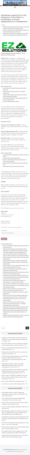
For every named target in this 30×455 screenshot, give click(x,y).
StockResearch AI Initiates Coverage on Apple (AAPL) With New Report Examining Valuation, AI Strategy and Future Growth (15, 262)
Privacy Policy (20, 451)
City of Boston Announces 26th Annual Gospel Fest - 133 (15, 384)
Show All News (4, 227)
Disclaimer (11, 227)
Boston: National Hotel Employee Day (11, 158)
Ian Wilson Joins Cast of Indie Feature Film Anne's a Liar (15, 275)
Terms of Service (22, 449)
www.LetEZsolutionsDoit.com (17, 208)
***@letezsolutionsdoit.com (7, 214)
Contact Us (14, 451)
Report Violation (18, 227)
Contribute (9, 451)
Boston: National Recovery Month (11, 101)
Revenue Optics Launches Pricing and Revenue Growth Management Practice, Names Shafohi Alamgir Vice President (15, 311)
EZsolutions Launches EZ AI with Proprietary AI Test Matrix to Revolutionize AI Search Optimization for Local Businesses (14, 18)
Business (8, 223)
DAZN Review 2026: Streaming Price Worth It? (13, 166)
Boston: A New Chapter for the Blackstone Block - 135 (14, 381)
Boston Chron (15, 2)
